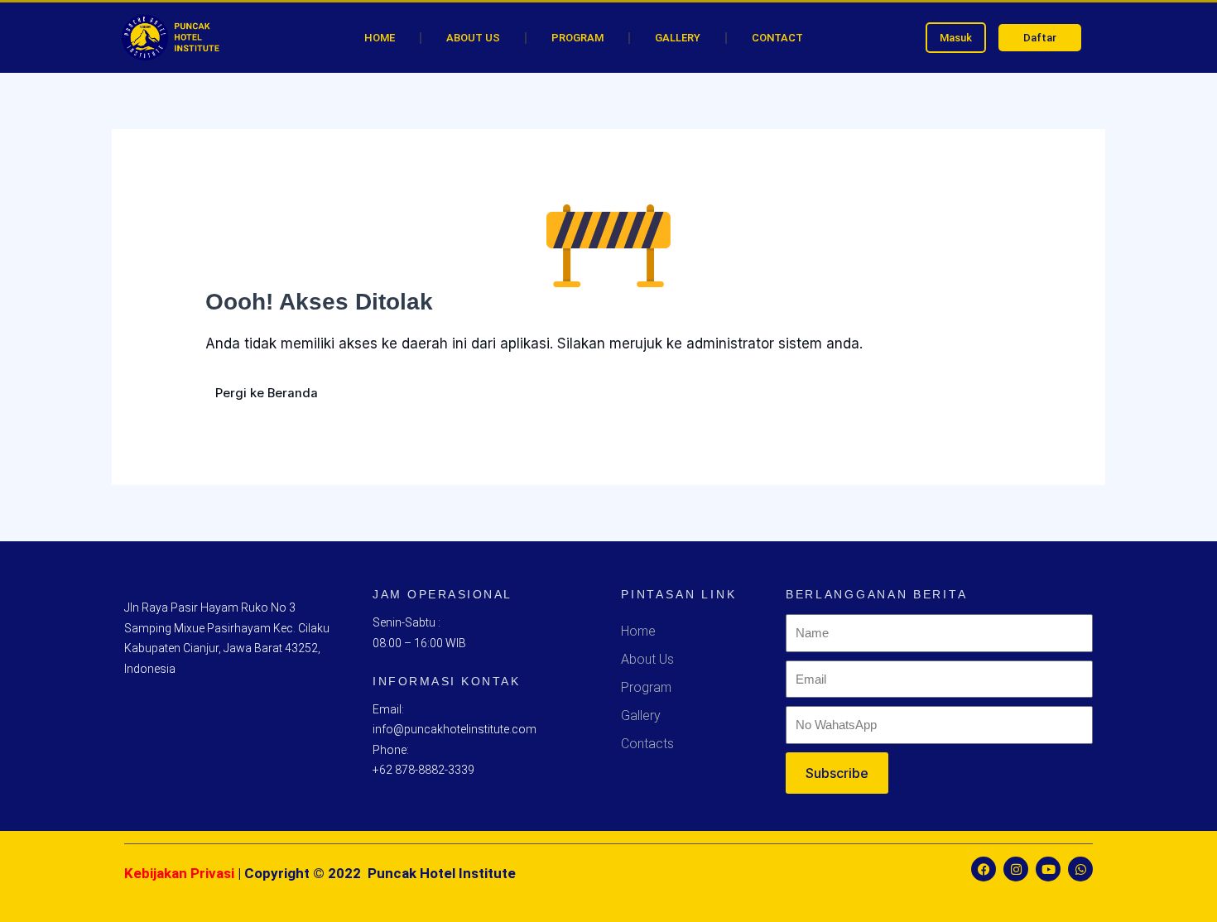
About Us (473, 37)
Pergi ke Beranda (266, 393)
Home (379, 37)
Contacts (647, 744)
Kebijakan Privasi (179, 873)
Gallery (677, 37)
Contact (777, 37)
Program (577, 37)
